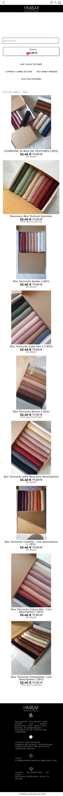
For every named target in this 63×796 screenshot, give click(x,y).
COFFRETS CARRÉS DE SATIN (18, 71)
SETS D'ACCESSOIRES (31, 79)
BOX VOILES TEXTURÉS (31, 64)
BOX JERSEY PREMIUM (47, 71)
